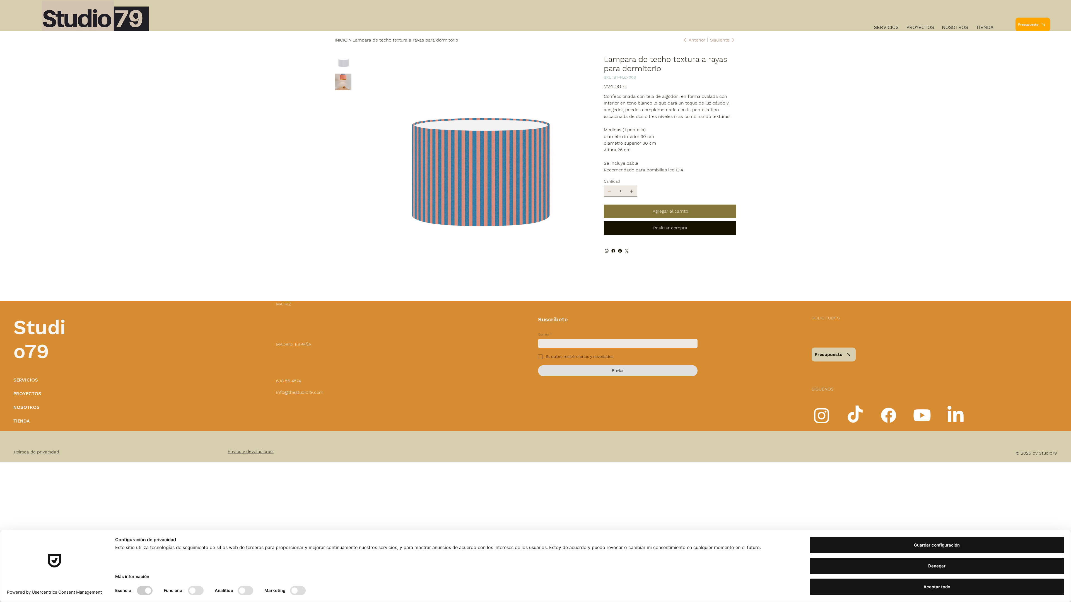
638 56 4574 (288, 380)
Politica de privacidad (36, 452)
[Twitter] (626, 251)
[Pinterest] (620, 251)
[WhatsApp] (606, 251)
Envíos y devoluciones (251, 451)
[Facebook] (613, 251)
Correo (545, 334)
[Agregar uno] (631, 191)
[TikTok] (855, 415)
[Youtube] (922, 415)
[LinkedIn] (955, 415)
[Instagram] (822, 415)
